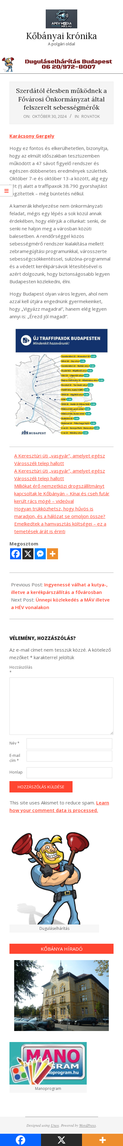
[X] (27, 553)
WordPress (87, 1125)
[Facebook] (15, 553)
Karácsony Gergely (31, 136)
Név (14, 743)
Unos (55, 1125)
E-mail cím (14, 758)
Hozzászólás (17, 670)
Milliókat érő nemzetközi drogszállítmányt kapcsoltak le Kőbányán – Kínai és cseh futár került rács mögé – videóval (61, 493)
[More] (52, 553)
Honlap (16, 772)
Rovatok (90, 116)
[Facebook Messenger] (40, 553)
